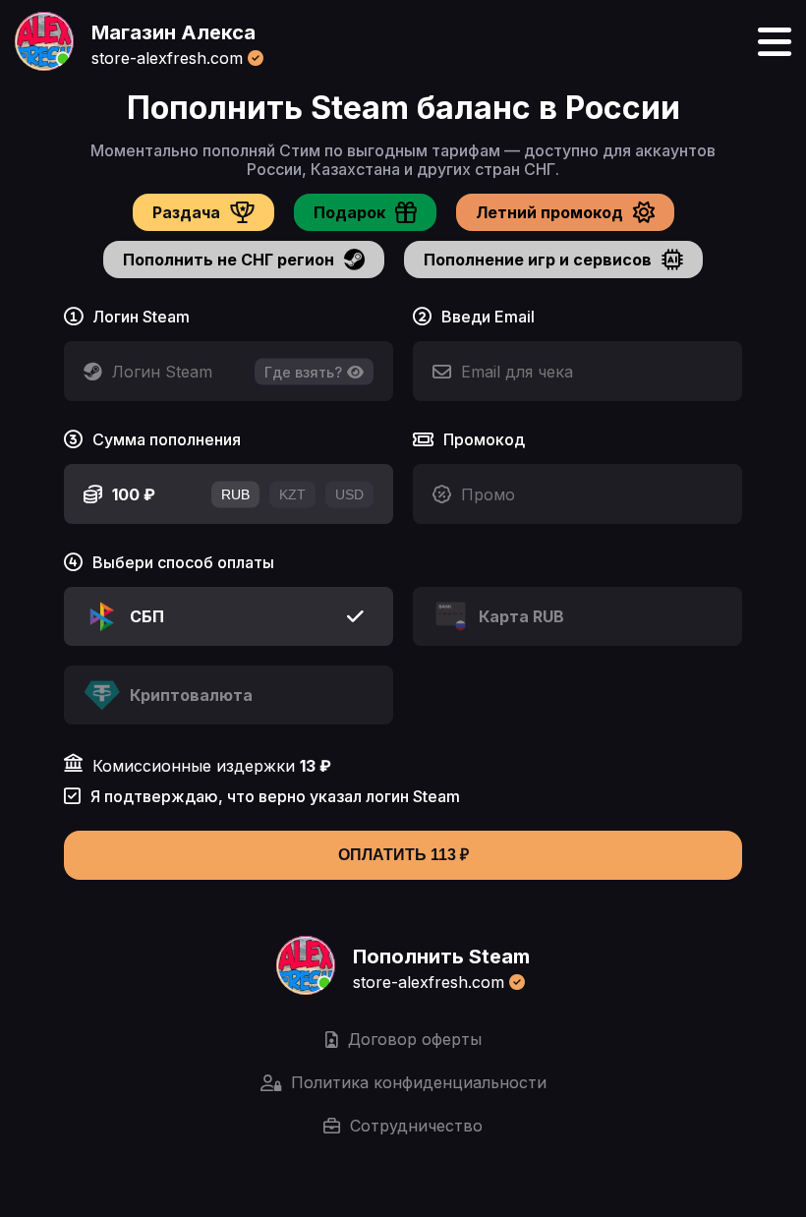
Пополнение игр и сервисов (538, 259)
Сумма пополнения (166, 440)
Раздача (186, 212)
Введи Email (488, 317)
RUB (235, 494)
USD (349, 494)
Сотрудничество (416, 1125)
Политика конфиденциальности (419, 1082)
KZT (292, 494)
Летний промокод (549, 212)
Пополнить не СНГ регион (228, 259)
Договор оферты (415, 1039)
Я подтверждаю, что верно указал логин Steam (275, 796)
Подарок (349, 212)
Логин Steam (141, 317)
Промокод (484, 440)
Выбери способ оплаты (183, 562)
